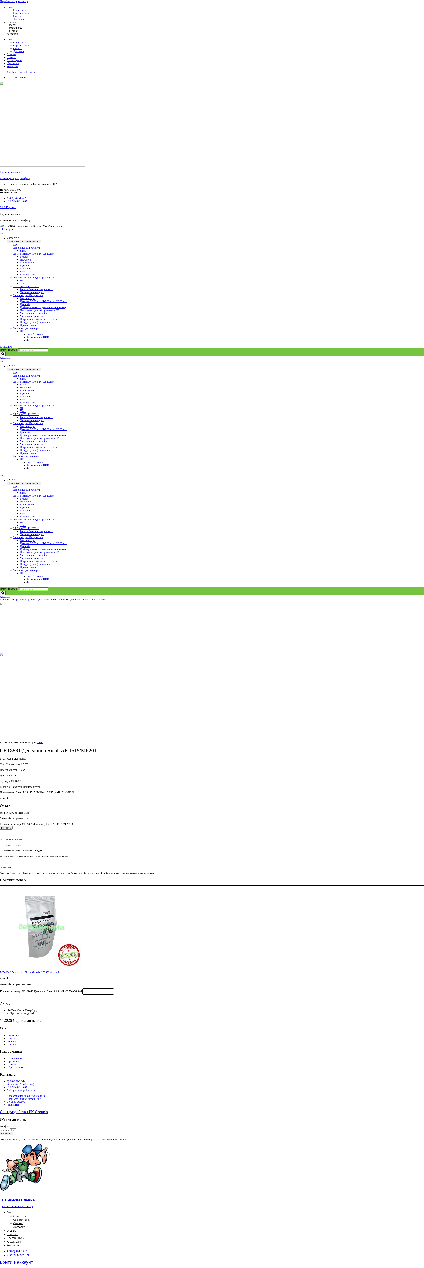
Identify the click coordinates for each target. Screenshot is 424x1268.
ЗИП (29, 340)
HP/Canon (25, 259)
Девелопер (43, 599)
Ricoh (23, 271)
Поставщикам (14, 27)
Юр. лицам (13, 30)
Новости (11, 25)
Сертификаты (21, 13)
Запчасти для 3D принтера (28, 295)
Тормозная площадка (32, 292)
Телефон (5, 1130)
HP (15, 244)
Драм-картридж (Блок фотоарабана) (33, 253)
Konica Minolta (28, 262)
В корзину (6, 828)
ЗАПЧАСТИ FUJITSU (26, 286)
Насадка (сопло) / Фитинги (35, 322)
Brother (24, 256)
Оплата (17, 16)
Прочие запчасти (29, 325)
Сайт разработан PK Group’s (24, 1112)
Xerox (23, 283)
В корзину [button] (6, 996)
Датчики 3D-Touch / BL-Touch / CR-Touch (43, 301)
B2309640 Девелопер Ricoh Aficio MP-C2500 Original (29, 972)
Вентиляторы (27, 298)
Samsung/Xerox (28, 274)
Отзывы (11, 22)
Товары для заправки (23, 599)
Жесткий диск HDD (37, 337)
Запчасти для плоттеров (26, 328)
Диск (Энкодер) (35, 334)
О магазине (19, 10)
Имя (2, 1126)
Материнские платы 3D (33, 313)
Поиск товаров (8, 349)
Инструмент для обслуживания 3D (39, 310)
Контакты (12, 33)
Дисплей (25, 304)
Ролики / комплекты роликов (36, 289)
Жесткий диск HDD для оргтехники (33, 277)
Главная (4, 599)
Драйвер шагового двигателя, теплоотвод (43, 307)
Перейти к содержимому (14, 1)
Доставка (18, 19)
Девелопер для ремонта (26, 247)
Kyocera (24, 265)
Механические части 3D (33, 316)
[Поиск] (3, 354)
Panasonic (25, 268)
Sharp (23, 250)
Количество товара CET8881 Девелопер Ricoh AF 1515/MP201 (35, 824)
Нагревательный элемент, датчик (38, 319)
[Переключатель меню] (1, 233)
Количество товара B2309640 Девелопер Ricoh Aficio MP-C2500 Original (41, 991)
